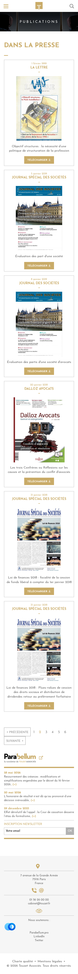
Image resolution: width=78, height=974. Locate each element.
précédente (17, 732)
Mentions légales (50, 961)
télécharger (37, 160)
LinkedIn (39, 936)
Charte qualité (22, 961)
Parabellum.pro (39, 932)
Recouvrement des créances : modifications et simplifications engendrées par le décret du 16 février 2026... (37, 780)
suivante (14, 741)
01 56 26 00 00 (39, 899)
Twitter (39, 940)
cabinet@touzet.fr (39, 903)
